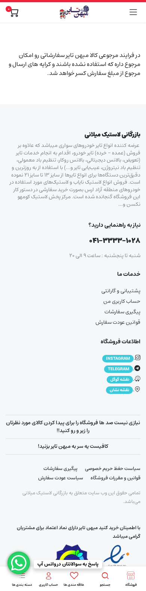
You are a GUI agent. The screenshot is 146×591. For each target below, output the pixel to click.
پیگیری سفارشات (122, 311)
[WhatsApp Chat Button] (18, 563)
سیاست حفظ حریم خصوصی (112, 468)
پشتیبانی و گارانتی (120, 290)
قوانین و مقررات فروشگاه (115, 478)
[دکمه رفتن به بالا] (134, 557)
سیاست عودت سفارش (60, 478)
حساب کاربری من (121, 301)
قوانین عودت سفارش (117, 322)
